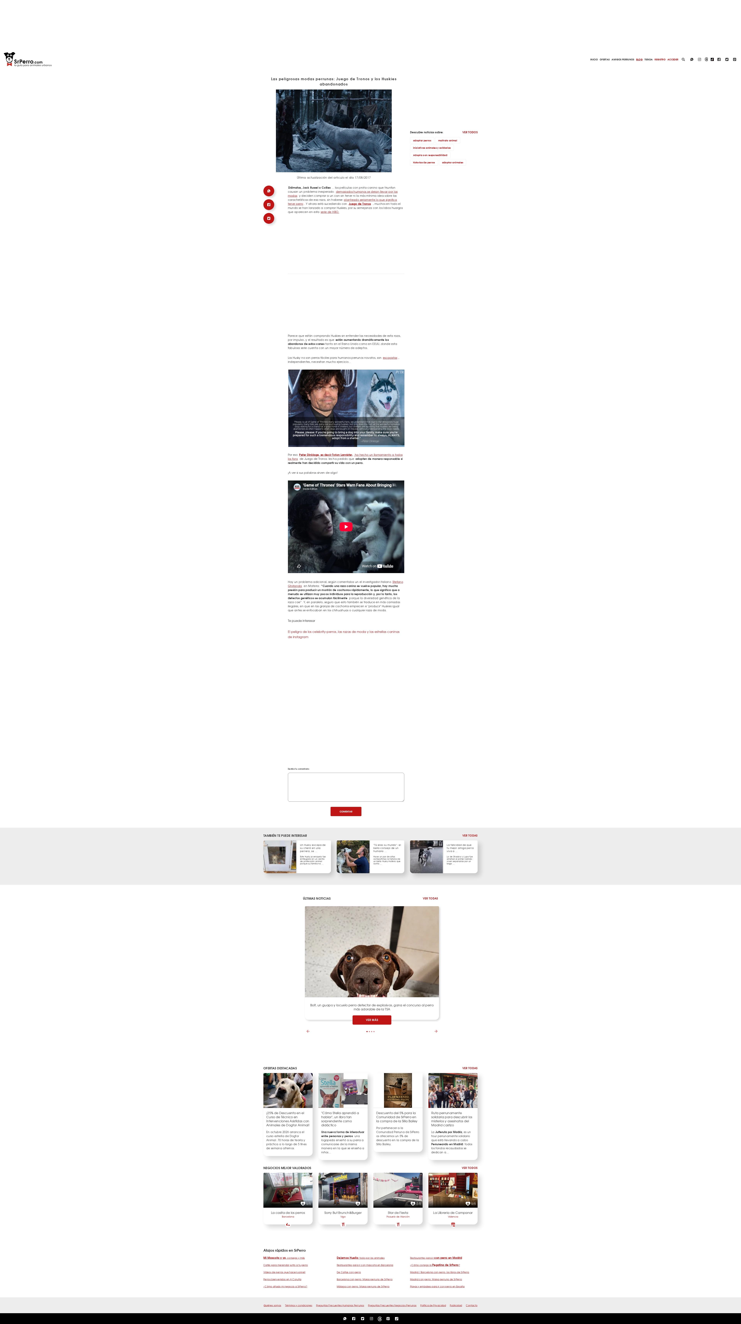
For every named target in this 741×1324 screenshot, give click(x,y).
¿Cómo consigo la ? (435, 1265)
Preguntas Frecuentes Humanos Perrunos (340, 1305)
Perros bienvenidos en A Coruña (282, 1279)
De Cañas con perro (349, 1272)
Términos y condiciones (298, 1305)
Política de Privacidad (433, 1305)
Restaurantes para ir (436, 1258)
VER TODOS (470, 132)
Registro (660, 59)
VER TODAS (470, 835)
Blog (639, 59)
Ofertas (605, 59)
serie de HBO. (330, 212)
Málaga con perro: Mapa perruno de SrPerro (363, 1286)
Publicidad (456, 1305)
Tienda (649, 59)
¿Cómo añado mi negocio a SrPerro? (285, 1286)
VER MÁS (372, 1020)
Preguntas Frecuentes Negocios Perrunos (392, 1305)
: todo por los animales (361, 1258)
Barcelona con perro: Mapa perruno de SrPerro (364, 1279)
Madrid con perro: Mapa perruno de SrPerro (436, 1279)
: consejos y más (284, 1258)
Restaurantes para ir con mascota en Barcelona (365, 1265)
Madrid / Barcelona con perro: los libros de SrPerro (439, 1272)
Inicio (594, 59)
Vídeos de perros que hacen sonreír (284, 1272)
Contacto (471, 1305)
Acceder (672, 59)
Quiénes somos (272, 1305)
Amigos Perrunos (623, 59)
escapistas (390, 358)
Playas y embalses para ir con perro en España (437, 1286)
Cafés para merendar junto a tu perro (285, 1265)
